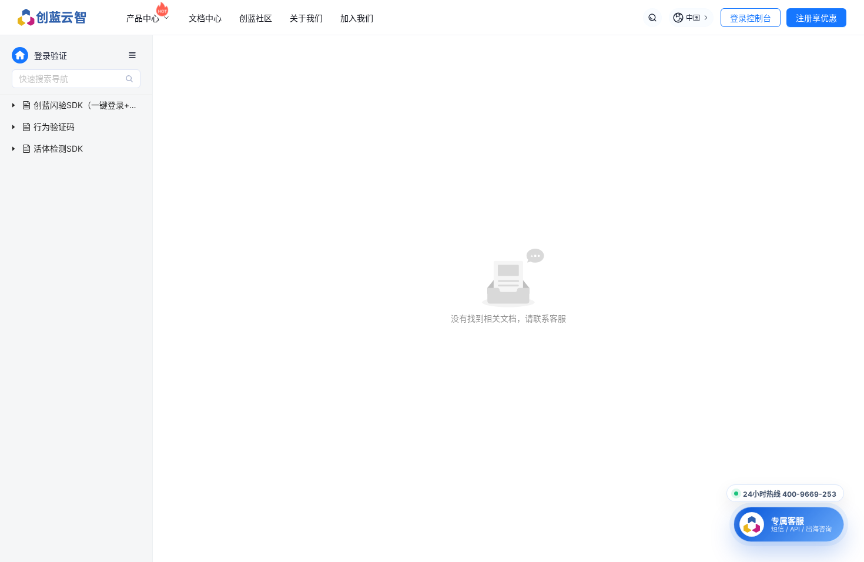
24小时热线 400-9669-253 (789, 494)
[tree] (76, 127)
